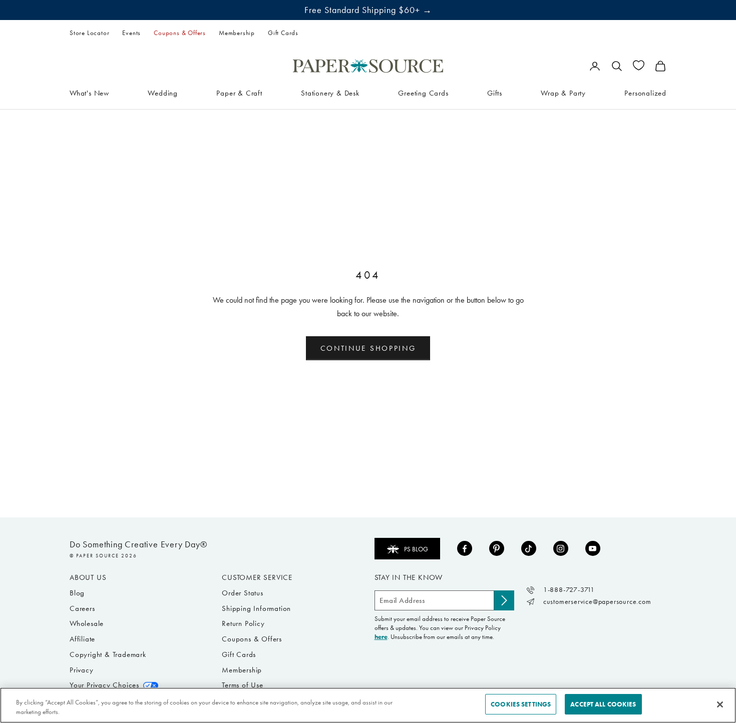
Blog (77, 592)
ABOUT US (88, 577)
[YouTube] (592, 548)
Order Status (242, 592)
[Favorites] (638, 65)
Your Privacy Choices (104, 684)
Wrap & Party (563, 92)
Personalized (645, 92)
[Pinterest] (496, 548)
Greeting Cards (423, 92)
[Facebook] (464, 548)
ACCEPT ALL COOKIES (603, 704)
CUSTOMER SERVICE (257, 577)
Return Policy (243, 623)
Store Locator (89, 33)
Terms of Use (242, 684)
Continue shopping (368, 348)
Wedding (163, 92)
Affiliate (82, 638)
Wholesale (87, 623)
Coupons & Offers (180, 33)
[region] (368, 705)
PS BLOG (416, 549)
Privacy (82, 669)
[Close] (720, 704)
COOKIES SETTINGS (521, 704)
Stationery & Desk (330, 92)
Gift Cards (283, 33)
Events (131, 33)
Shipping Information (256, 608)
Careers (82, 608)
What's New (89, 92)
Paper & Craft (239, 92)
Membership (237, 33)
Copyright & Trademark (108, 654)
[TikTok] (528, 548)
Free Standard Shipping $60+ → (368, 10)
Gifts (494, 92)
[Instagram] (560, 548)
